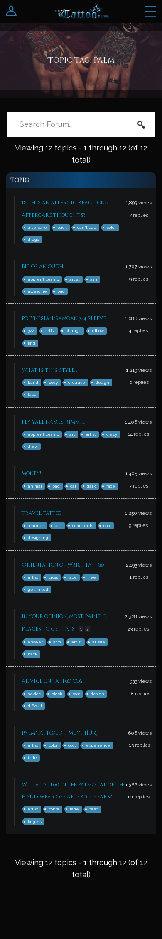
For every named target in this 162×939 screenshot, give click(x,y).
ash (93, 279)
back (62, 227)
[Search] (141, 124)
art (72, 434)
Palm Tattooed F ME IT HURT (60, 733)
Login (11, 11)
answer (35, 642)
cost (76, 694)
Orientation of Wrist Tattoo (63, 565)
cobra (54, 809)
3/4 (31, 330)
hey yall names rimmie (53, 422)
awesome (37, 291)
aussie (98, 642)
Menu (150, 11)
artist (74, 279)
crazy (111, 434)
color (111, 227)
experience (98, 745)
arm (57, 642)
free (91, 577)
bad (61, 291)
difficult (35, 706)
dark (91, 486)
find (31, 343)
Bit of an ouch (43, 266)
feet (93, 809)
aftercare (37, 227)
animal (35, 486)
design (102, 382)
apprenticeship (43, 279)
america (36, 525)
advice (34, 694)
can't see (86, 227)
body (53, 382)
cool (107, 525)
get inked (38, 589)
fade (32, 757)
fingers (35, 821)
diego (33, 239)
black (57, 694)
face (32, 394)
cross (53, 577)
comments (82, 525)
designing (38, 537)
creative (76, 382)
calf (58, 525)
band (33, 382)
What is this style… (49, 370)
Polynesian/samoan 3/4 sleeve (64, 318)
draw (33, 446)
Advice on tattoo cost (54, 681)
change (73, 330)
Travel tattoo (41, 513)
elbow (98, 330)
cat (73, 486)
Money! (31, 473)
